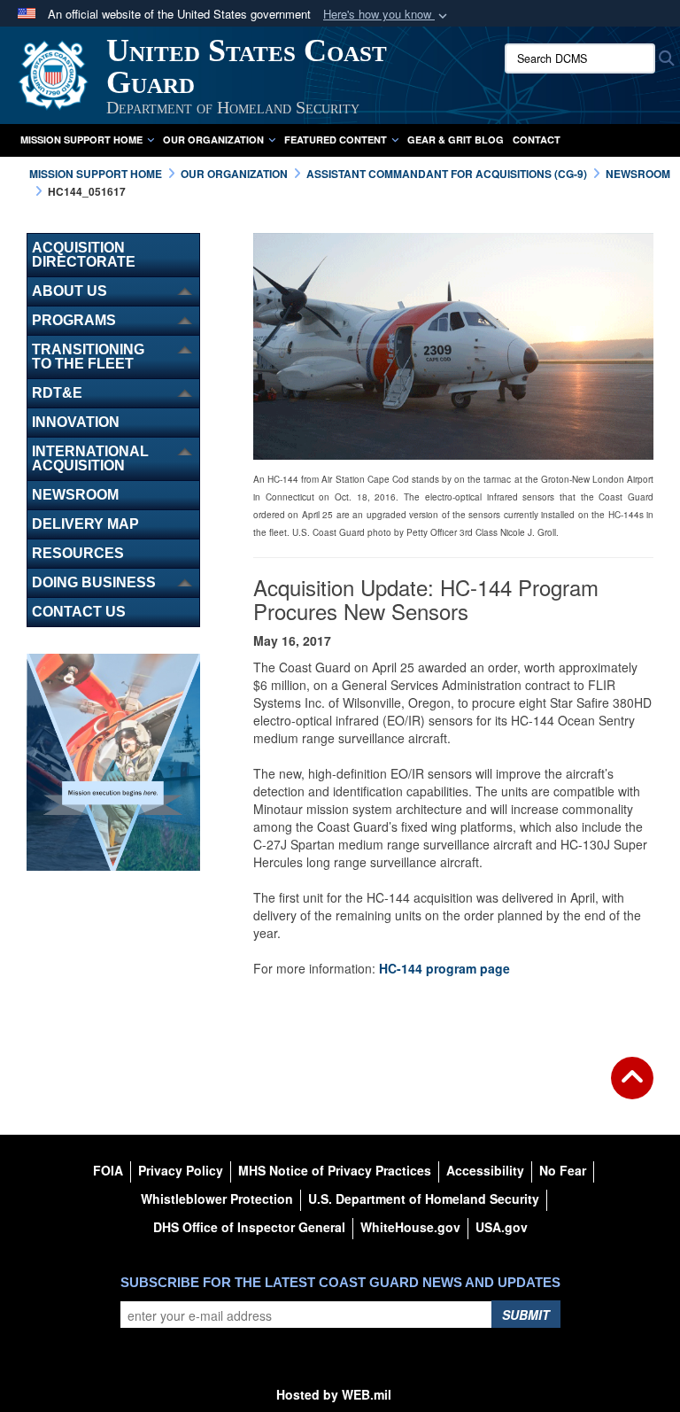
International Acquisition (90, 458)
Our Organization (213, 139)
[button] (387, 14)
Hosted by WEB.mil (333, 1394)
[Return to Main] (632, 1089)
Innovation (76, 422)
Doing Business (94, 582)
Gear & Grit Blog (455, 139)
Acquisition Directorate (83, 254)
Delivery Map (85, 523)
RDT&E (57, 392)
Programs (74, 320)
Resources (78, 553)
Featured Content (335, 139)
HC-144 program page (444, 968)
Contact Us (79, 611)
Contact (536, 139)
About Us (69, 291)
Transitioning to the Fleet (88, 356)
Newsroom (75, 494)
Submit (526, 1314)
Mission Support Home (81, 139)
